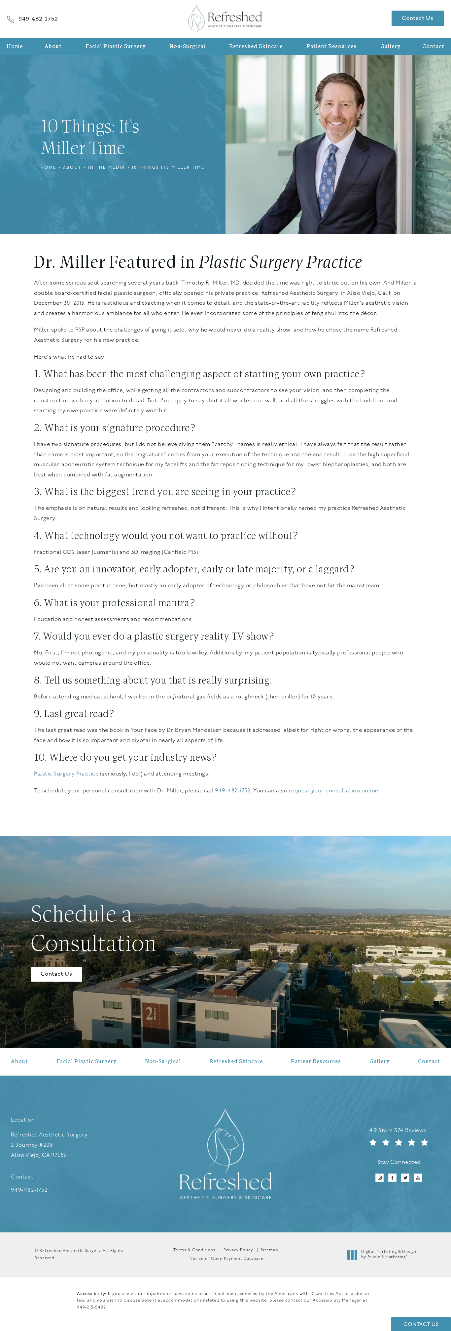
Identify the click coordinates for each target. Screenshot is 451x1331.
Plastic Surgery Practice (280, 263)
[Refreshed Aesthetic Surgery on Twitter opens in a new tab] (405, 1178)
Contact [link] (433, 46)
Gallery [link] (390, 46)
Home (48, 168)
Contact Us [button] (420, 1324)
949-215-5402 (91, 1307)
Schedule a (94, 930)
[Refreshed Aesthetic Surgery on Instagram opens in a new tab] (379, 1178)
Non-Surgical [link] (187, 46)
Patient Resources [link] (331, 46)
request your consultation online (333, 791)
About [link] (53, 46)
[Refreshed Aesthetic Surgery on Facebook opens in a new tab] (392, 1178)
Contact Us (418, 18)
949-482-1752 (232, 791)
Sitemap (269, 1250)
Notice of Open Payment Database (226, 1259)
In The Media (106, 168)
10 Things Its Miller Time (168, 168)
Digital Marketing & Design (388, 1255)
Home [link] (15, 46)
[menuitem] (16, 46)
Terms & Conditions (194, 1250)
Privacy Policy (238, 1250)
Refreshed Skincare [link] (256, 46)
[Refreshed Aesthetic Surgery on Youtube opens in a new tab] (418, 1178)
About (72, 168)
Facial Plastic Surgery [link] (116, 46)
